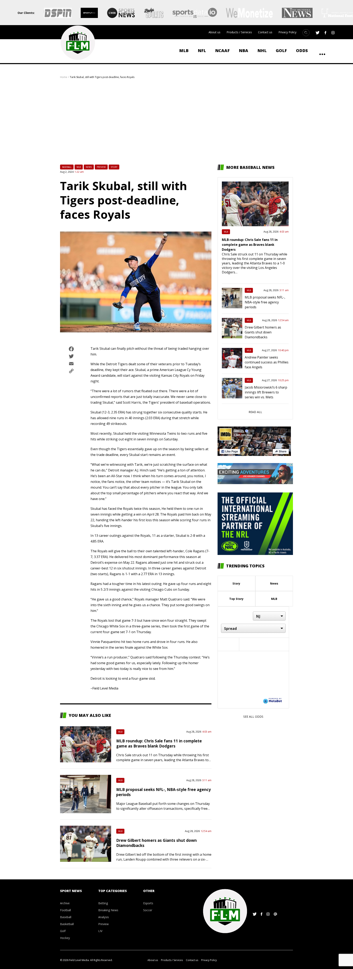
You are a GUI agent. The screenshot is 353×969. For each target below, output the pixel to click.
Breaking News (108, 910)
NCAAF (222, 50)
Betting (103, 903)
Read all (255, 412)
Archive (65, 903)
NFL (202, 50)
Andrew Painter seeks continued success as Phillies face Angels (266, 362)
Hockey (65, 938)
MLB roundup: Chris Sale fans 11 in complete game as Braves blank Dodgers (159, 743)
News (89, 167)
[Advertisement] (176, 121)
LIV (100, 931)
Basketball (67, 924)
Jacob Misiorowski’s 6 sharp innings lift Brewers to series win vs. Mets (266, 392)
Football (65, 910)
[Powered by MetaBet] (272, 700)
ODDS (302, 50)
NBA (243, 50)
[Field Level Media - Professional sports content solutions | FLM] (77, 42)
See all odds (253, 716)
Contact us (265, 32)
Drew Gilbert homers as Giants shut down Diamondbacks (263, 332)
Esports (148, 903)
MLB (184, 50)
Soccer (147, 910)
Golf (281, 50)
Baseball (66, 167)
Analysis (103, 917)
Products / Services (239, 32)
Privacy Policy (287, 32)
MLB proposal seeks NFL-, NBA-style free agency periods (265, 302)
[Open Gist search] (306, 32)
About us (214, 32)
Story (114, 167)
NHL (262, 50)
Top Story (236, 599)
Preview (101, 167)
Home (63, 77)
